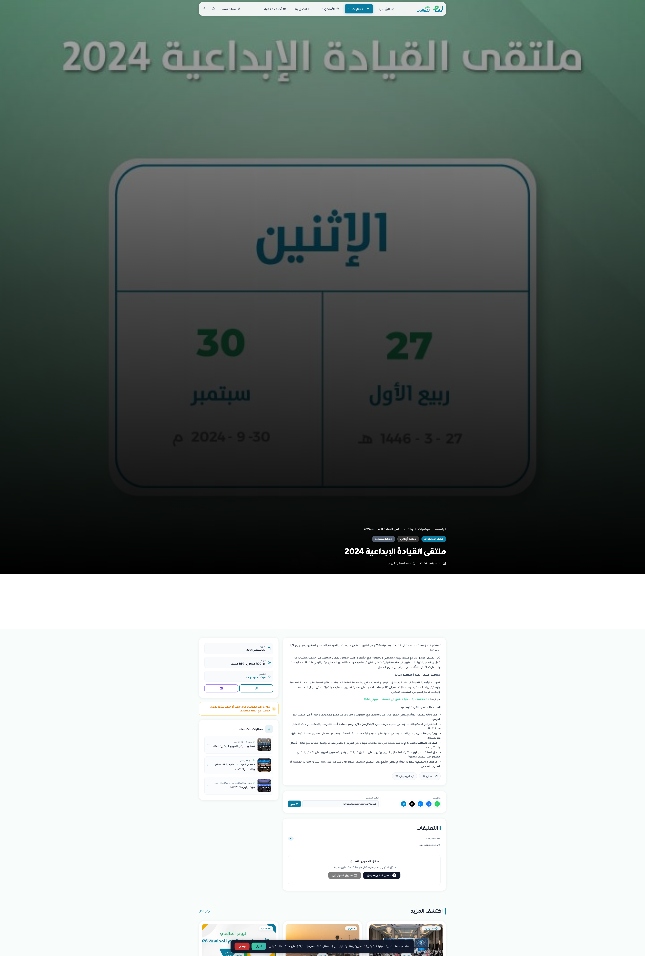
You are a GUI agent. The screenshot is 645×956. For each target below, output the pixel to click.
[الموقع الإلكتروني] (256, 688)
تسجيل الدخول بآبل (342, 875)
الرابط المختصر (372, 798)
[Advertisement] (322, 598)
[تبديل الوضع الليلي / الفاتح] (205, 9)
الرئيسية (440, 529)
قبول (259, 946)
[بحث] (213, 9)
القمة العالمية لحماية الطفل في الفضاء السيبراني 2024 (396, 699)
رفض (242, 946)
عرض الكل (205, 911)
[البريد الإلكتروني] (221, 688)
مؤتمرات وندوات (418, 529)
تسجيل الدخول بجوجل (381, 875)
